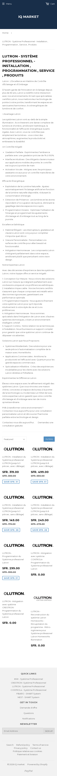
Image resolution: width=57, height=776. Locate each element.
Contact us (35, 748)
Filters (49, 439)
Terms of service (40, 745)
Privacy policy (21, 748)
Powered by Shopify (37, 764)
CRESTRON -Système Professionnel (28, 683)
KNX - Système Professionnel (28, 679)
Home (5, 33)
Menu (9, 4)
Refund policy (23, 745)
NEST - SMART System (28, 697)
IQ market (28, 17)
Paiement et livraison (27, 754)
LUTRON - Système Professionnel (28, 686)
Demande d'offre (28, 707)
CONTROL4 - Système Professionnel (28, 690)
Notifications (28, 718)
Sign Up (49, 731)
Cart (52, 4)
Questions (29, 713)
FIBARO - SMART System (28, 693)
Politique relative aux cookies (27, 751)
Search (10, 745)
